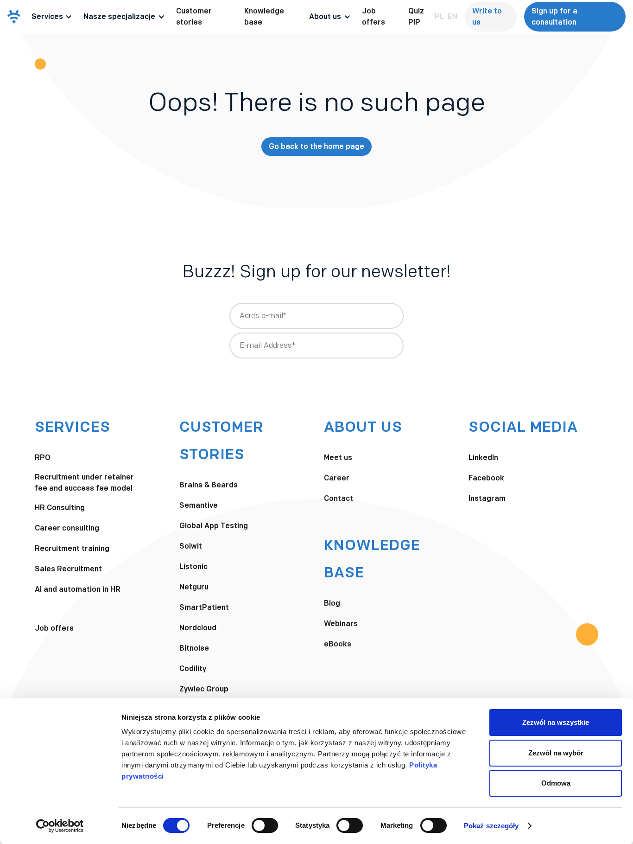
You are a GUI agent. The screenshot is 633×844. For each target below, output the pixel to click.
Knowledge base (264, 16)
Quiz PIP (416, 16)
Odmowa (555, 783)
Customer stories (194, 16)
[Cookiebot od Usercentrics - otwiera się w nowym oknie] (60, 826)
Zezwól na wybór (555, 753)
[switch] (265, 825)
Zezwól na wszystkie (555, 722)
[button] (52, 16)
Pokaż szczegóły (491, 826)
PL (439, 16)
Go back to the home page (316, 146)
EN (452, 16)
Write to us (487, 16)
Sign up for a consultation (554, 16)
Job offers (373, 16)
